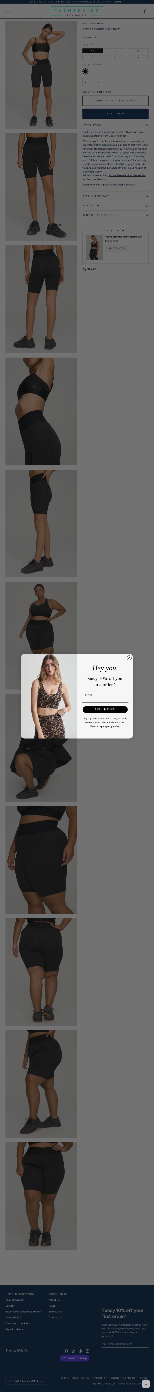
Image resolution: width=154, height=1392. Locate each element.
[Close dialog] (129, 658)
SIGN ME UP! (105, 709)
